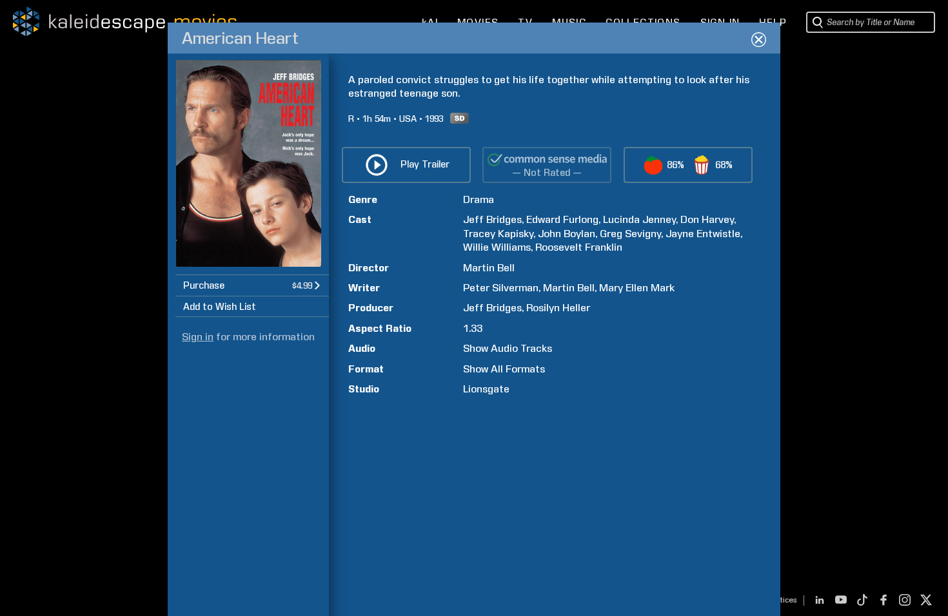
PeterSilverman (500, 288)
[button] (252, 285)
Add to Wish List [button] (219, 307)
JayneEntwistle (703, 233)
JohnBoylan (566, 233)
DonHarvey (707, 219)
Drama (478, 199)
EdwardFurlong (562, 219)
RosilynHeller (558, 308)
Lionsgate (486, 389)
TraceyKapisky (498, 233)
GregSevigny (630, 233)
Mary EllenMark (637, 288)
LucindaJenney (639, 219)
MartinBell (489, 268)
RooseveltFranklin (578, 247)
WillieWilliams (497, 247)
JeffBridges (492, 219)
